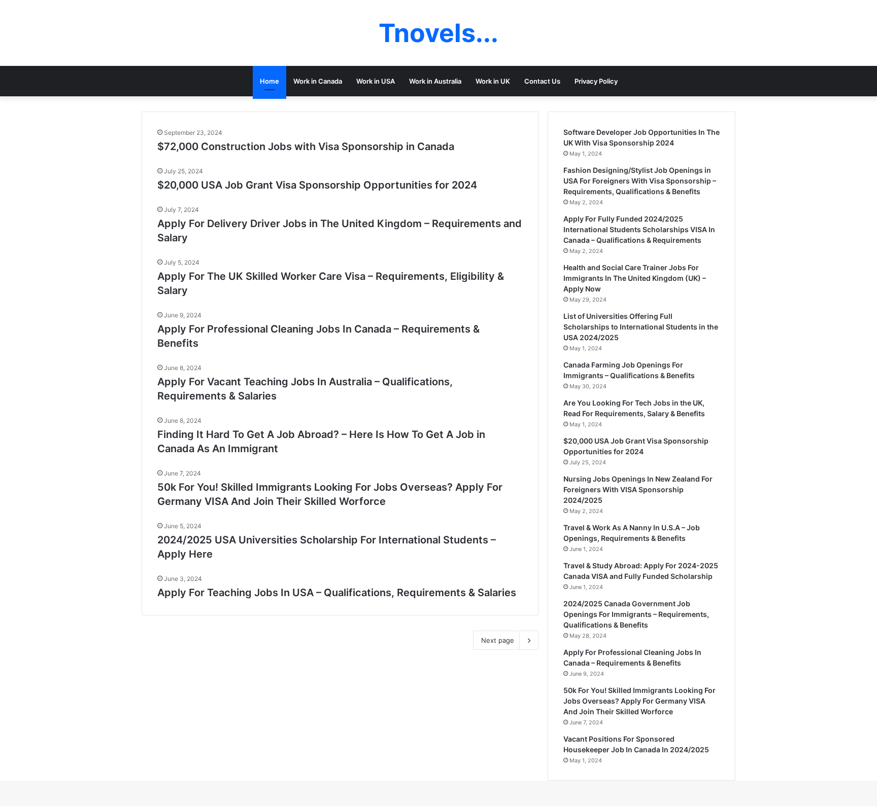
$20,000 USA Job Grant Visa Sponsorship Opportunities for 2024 (317, 185)
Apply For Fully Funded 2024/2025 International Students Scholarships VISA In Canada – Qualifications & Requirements (639, 229)
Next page (497, 640)
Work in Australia (435, 81)
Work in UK (493, 81)
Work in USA (375, 81)
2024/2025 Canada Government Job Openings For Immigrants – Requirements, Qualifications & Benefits (636, 614)
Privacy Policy (596, 81)
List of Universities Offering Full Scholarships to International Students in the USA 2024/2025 (640, 327)
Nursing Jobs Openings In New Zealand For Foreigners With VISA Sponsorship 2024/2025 (638, 489)
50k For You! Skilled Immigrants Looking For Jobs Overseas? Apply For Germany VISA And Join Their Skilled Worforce (639, 701)
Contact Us (542, 81)
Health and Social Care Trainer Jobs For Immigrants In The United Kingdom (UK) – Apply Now (634, 278)
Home (269, 81)
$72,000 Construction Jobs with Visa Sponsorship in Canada (305, 146)
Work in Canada (317, 81)
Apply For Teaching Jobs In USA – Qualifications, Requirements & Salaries (336, 593)
